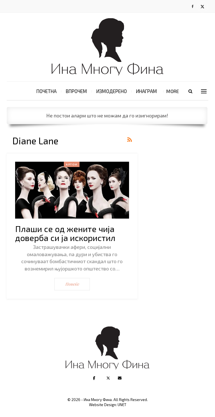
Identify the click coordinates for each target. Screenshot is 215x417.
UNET (122, 404)
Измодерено (111, 91)
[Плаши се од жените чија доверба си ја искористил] (72, 190)
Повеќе (72, 284)
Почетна (46, 91)
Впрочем (76, 91)
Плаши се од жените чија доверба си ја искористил (65, 233)
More (172, 91)
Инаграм (146, 91)
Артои (72, 164)
